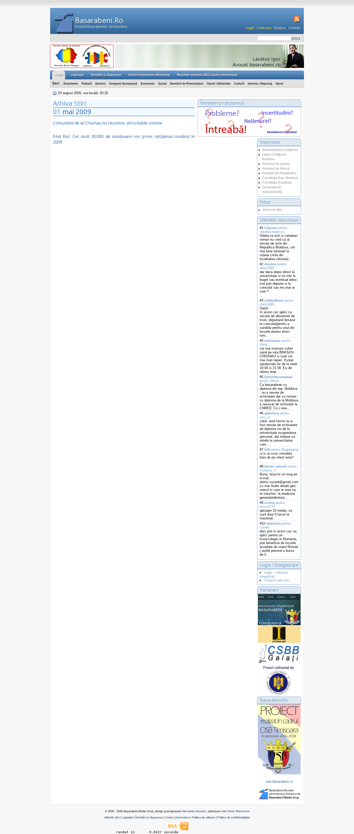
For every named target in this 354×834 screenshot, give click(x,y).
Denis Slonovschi (238, 811)
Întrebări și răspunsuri (149, 817)
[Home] (64, 23)
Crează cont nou (276, 580)
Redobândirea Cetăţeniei (280, 150)
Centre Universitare (177, 817)
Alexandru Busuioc (194, 811)
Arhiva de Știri (272, 210)
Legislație (127, 817)
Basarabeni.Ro (99, 20)
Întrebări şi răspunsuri (106, 74)
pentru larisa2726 (272, 505)
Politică (87, 83)
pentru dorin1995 (273, 266)
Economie (147, 83)
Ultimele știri (111, 817)
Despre (280, 27)
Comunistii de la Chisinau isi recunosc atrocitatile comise (107, 123)
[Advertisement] (225, 190)
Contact (294, 27)
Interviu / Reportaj (260, 83)
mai (68, 111)
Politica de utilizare (203, 817)
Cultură (239, 83)
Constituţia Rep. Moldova (280, 178)
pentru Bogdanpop (281, 449)
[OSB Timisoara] (279, 609)
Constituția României (277, 182)
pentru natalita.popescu (273, 230)
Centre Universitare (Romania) (149, 74)
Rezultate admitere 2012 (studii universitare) (207, 74)
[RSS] (296, 21)
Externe (100, 83)
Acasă (58, 74)
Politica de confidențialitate (233, 817)
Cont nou (264, 27)
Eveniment (70, 83)
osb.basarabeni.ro (279, 781)
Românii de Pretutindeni (186, 83)
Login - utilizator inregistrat (274, 574)
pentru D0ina (276, 379)
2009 (83, 111)
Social (162, 83)
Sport (279, 83)
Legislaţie (77, 74)
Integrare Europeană (123, 83)
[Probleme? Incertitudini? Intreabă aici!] (249, 133)
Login (249, 27)
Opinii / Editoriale (218, 83)
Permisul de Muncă (275, 168)
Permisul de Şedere (276, 164)
